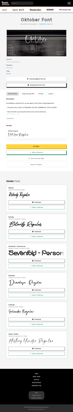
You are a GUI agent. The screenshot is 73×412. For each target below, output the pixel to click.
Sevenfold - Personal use (16, 246)
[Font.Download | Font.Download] (5, 3)
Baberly (11, 188)
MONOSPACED (36, 382)
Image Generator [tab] (27, 93)
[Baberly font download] (36, 195)
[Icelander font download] (36, 312)
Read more (10, 118)
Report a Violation (36, 164)
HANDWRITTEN (36, 385)
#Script (8, 73)
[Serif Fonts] (5, 9)
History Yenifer (13, 334)
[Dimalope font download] (36, 282)
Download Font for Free (37, 85)
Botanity (11, 217)
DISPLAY (36, 379)
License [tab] (50, 93)
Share (37, 146)
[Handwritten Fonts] (35, 9)
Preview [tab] (41, 93)
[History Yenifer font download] (36, 341)
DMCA (36, 393)
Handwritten (42, 24)
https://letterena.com (12, 114)
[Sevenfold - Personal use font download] (36, 253)
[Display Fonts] (50, 9)
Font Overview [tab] (12, 93)
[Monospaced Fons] (65, 9)
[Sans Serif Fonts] (18, 9)
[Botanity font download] (36, 224)
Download (37, 202)
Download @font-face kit (37, 79)
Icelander (11, 305)
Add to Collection (37, 152)
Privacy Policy (36, 395)
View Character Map (37, 158)
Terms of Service (36, 398)
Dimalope (11, 275)
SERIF (36, 373)
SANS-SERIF (36, 376)
